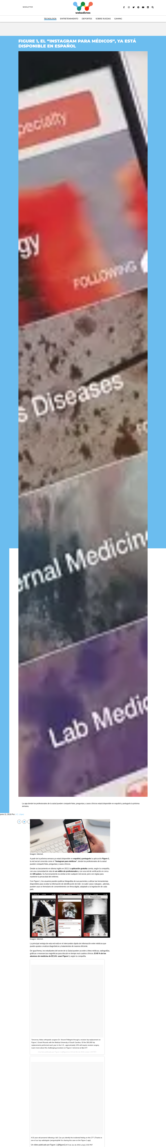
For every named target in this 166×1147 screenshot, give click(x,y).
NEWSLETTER (28, 7)
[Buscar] (152, 7)
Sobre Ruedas (103, 19)
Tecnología (50, 19)
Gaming (118, 19)
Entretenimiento (69, 19)
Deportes (87, 19)
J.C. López (19, 814)
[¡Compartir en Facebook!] (19, 822)
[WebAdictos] (83, 8)
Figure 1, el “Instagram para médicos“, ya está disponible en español (77, 43)
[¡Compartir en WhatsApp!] (29, 822)
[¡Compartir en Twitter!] (24, 822)
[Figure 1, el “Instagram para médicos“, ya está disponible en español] (82, 424)
